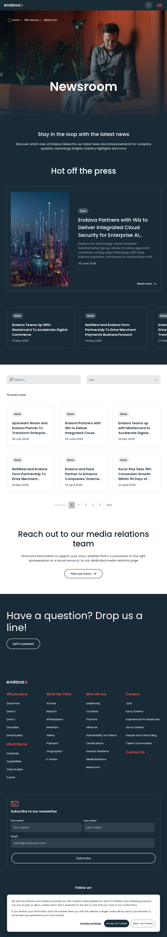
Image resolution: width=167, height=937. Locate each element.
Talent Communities (139, 743)
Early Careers (134, 711)
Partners (91, 719)
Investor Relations (97, 751)
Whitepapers (54, 719)
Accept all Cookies (116, 923)
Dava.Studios (15, 735)
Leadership (93, 703)
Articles (51, 703)
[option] (123, 379)
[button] (148, 5)
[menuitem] (24, 703)
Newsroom (93, 767)
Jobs (129, 703)
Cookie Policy (129, 905)
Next (109, 505)
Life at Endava (135, 727)
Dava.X (11, 711)
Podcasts (52, 743)
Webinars (52, 727)
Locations (92, 711)
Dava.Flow (13, 703)
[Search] (11, 380)
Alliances (92, 727)
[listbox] (123, 379)
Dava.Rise (13, 727)
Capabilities (14, 761)
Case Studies (15, 769)
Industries (13, 753)
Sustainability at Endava (101, 735)
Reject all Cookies (143, 923)
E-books (51, 759)
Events (11, 777)
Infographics (54, 751)
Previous (60, 505)
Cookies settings (90, 923)
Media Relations (96, 759)
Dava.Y (11, 719)
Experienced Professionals (142, 719)
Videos (50, 735)
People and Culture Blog (141, 735)
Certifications (94, 743)
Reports (51, 711)
